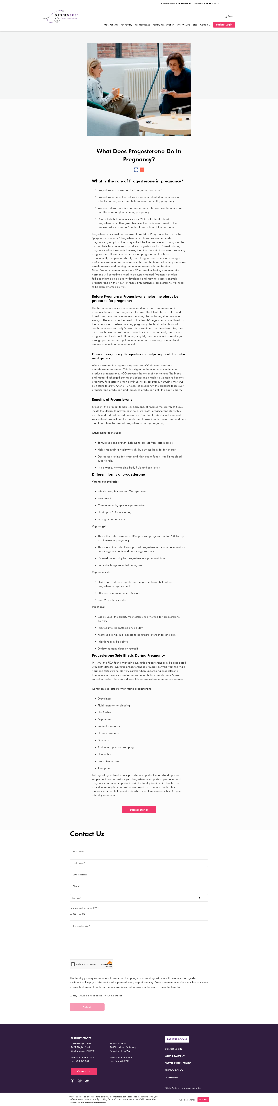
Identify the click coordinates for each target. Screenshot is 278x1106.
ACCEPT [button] (203, 1099)
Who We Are (183, 24)
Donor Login (173, 1049)
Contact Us (206, 24)
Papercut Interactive (192, 1088)
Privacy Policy (174, 1070)
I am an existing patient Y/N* (84, 908)
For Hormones (142, 24)
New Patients (111, 24)
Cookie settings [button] (187, 1099)
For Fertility (126, 24)
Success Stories (139, 809)
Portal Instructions (178, 1063)
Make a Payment (175, 1056)
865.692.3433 (211, 3)
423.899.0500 (183, 3)
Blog (195, 24)
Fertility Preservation (163, 24)
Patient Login (224, 24)
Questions (171, 1077)
